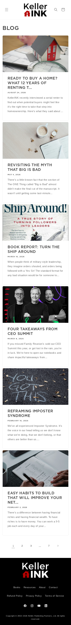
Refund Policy (15, 595)
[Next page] (57, 545)
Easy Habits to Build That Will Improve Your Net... (35, 497)
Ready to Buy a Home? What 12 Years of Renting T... (32, 83)
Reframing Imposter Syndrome (30, 413)
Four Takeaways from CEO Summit (33, 331)
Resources (30, 587)
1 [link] (13, 545)
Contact (53, 587)
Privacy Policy (34, 595)
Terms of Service (54, 595)
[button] (6, 9)
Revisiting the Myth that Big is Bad (30, 167)
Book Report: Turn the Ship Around (34, 249)
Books (16, 587)
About (42, 587)
